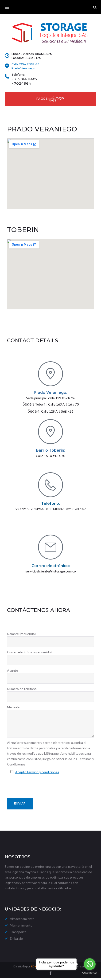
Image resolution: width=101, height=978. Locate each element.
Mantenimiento (21, 925)
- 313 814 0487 (25, 79)
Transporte (18, 932)
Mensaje (13, 707)
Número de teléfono (22, 689)
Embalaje (16, 938)
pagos (41, 98)
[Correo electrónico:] (50, 547)
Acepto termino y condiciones (37, 772)
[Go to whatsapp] (90, 964)
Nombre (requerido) (21, 634)
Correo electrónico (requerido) (29, 652)
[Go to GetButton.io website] (89, 973)
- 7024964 (21, 83)
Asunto (12, 670)
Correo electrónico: (50, 566)
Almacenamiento (22, 919)
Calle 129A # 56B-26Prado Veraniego (25, 66)
